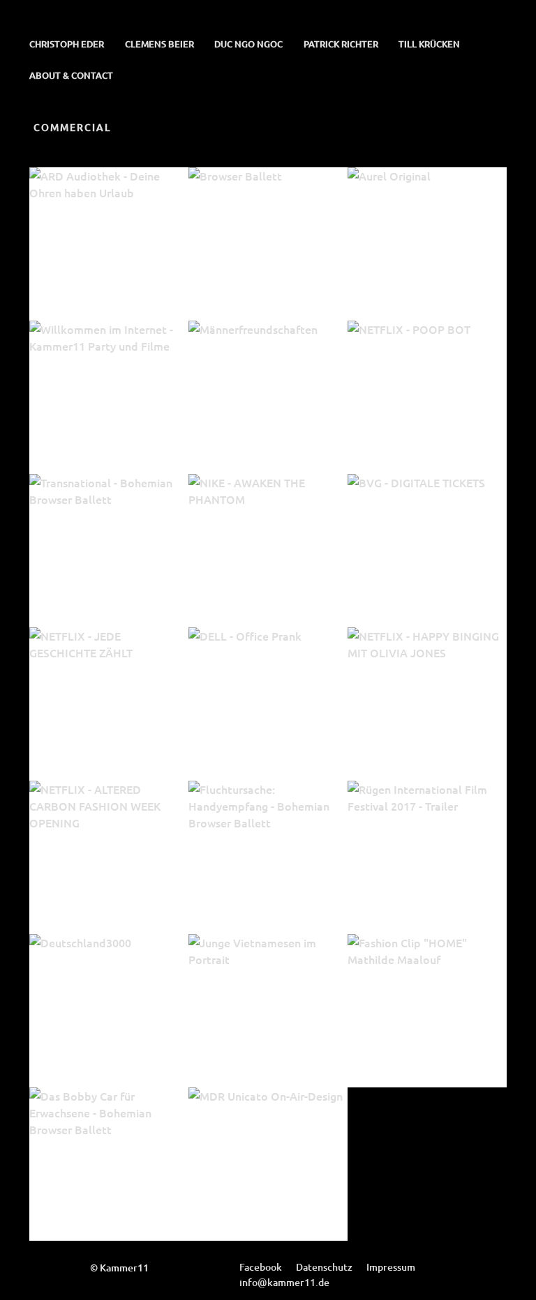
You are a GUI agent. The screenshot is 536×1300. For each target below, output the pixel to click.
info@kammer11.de (284, 1282)
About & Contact (71, 75)
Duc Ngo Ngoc (248, 44)
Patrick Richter (341, 44)
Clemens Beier (159, 44)
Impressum (390, 1267)
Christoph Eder (66, 44)
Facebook (260, 1267)
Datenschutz (324, 1267)
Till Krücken (429, 44)
